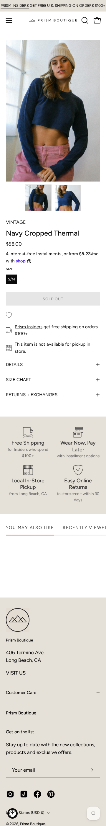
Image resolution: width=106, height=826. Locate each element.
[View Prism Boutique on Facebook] (37, 794)
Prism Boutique (19, 640)
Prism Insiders (28, 326)
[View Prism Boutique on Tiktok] (23, 794)
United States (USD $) (25, 812)
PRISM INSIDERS (15, 5)
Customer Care (21, 692)
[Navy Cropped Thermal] (38, 198)
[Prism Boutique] (53, 20)
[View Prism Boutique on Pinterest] (51, 794)
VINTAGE (16, 222)
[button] (84, 20)
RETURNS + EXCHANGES (31, 394)
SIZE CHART (18, 379)
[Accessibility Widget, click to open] (12, 813)
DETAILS (14, 364)
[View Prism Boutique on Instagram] (10, 794)
